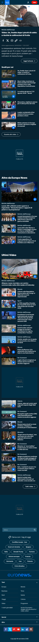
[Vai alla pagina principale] (7, 2)
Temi (3, 582)
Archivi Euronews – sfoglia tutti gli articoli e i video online (28, 609)
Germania (9, 561)
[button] (11, 134)
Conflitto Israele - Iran (19, 542)
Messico (20, 432)
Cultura (23, 599)
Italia (6, 552)
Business (4, 591)
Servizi (4, 617)
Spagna (28, 547)
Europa (4, 587)
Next (3, 595)
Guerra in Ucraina (14, 547)
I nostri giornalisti (7, 607)
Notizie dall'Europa (8, 203)
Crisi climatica (19, 566)
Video (3, 603)
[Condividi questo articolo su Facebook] (3, 40)
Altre (3, 622)
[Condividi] (12, 40)
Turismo (32, 552)
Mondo (20, 289)
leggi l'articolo (28, 61)
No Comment (22, 357)
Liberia (20, 401)
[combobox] (19, 530)
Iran (20, 561)
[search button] (35, 530)
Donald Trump (18, 552)
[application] (19, 16)
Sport (19, 300)
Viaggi (4, 599)
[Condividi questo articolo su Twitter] (7, 40)
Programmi (24, 603)
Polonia (30, 561)
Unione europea (14, 556)
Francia (27, 556)
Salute (23, 595)
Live (34, 2)
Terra (22, 591)
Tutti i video (29, 486)
